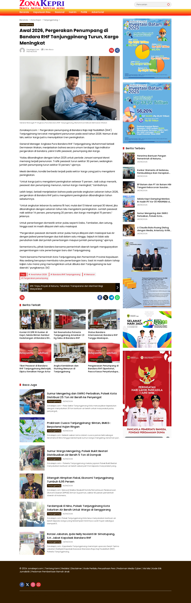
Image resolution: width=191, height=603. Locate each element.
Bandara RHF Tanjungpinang (66, 274)
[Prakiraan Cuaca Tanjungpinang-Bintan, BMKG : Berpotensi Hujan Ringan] (32, 429)
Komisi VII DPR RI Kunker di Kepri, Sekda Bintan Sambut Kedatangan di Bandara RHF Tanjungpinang (35, 335)
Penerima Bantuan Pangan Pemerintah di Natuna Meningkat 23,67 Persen (151, 157)
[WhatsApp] (117, 297)
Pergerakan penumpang (36, 278)
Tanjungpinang (26, 24)
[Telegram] (111, 297)
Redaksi (65, 568)
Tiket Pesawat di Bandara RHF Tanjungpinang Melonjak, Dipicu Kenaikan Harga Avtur (35, 368)
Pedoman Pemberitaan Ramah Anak (50, 571)
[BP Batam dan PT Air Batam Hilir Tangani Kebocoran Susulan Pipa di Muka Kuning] (129, 187)
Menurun (90, 274)
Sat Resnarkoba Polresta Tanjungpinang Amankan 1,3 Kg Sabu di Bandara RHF (69, 335)
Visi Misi (146, 568)
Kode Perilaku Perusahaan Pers (99, 568)
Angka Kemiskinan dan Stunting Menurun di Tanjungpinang (66, 368)
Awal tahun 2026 (39, 274)
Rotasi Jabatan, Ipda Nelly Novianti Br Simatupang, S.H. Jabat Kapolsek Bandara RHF (81, 536)
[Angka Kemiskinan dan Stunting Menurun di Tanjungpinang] (70, 353)
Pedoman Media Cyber (129, 568)
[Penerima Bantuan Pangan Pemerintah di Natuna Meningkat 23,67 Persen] (129, 158)
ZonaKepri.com (32, 49)
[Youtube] (38, 584)
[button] (168, 4)
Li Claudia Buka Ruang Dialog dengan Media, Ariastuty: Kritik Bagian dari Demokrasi (153, 229)
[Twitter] (105, 297)
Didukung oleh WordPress (33, 595)
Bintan (24, 326)
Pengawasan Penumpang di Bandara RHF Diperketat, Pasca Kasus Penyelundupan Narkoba (103, 368)
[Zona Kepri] (42, 4)
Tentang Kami (52, 568)
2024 (24, 568)
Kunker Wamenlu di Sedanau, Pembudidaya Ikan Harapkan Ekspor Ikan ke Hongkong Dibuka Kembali (153, 171)
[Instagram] (33, 584)
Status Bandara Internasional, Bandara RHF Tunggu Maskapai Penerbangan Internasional (103, 335)
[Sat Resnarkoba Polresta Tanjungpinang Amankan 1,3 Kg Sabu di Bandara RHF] (70, 319)
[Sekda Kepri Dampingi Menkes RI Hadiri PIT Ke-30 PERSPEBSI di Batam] (129, 202)
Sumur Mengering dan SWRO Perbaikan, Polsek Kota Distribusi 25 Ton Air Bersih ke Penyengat (82, 395)
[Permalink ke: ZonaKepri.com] (23, 50)
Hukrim (59, 326)
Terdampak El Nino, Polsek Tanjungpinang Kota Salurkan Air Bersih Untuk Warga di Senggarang (79, 507)
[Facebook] (99, 297)
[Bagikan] (117, 50)
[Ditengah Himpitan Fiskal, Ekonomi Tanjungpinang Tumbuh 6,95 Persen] (32, 486)
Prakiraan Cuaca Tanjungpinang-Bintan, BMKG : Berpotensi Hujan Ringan (79, 425)
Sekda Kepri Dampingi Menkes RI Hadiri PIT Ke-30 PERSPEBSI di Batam (153, 200)
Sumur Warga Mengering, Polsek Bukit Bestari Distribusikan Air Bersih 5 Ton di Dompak (77, 453)
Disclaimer (77, 568)
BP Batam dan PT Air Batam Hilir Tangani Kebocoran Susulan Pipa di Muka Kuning (154, 186)
